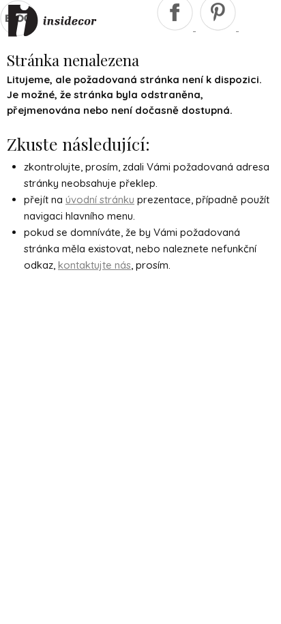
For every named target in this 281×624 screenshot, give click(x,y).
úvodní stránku (99, 199)
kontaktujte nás (94, 264)
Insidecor (52, 21)
